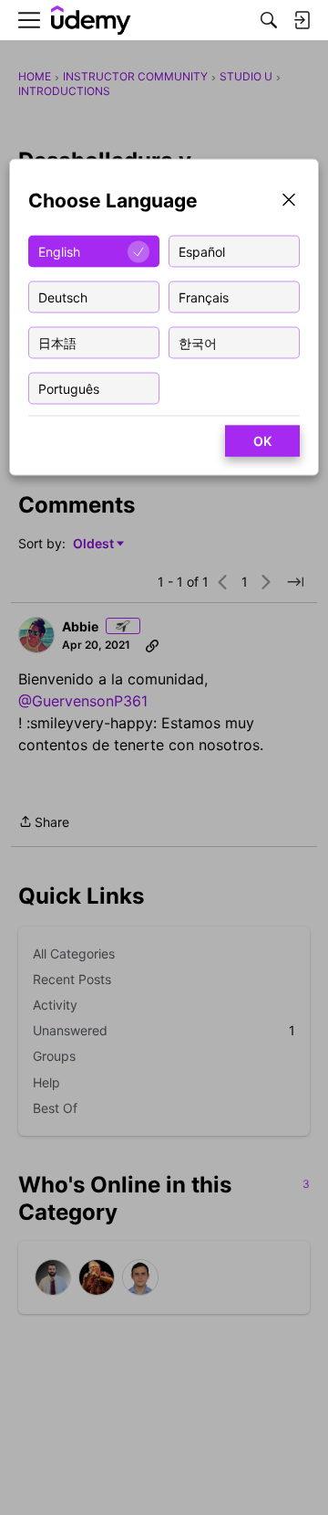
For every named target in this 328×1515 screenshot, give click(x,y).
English (59, 251)
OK (262, 441)
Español (202, 251)
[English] (91, 20)
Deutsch (62, 296)
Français (204, 296)
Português (68, 388)
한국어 (198, 342)
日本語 (57, 342)
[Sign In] (301, 20)
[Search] (268, 20)
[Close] (289, 201)
